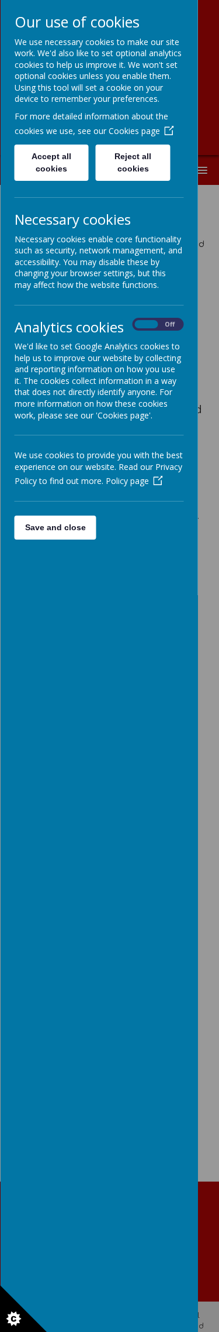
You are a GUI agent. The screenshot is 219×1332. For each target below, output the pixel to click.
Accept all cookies (51, 162)
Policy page (126, 480)
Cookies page (133, 130)
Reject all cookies (132, 162)
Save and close (55, 527)
